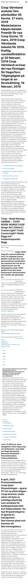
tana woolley (5, 421)
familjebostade (4, 343)
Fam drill (4, 419)
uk (3, 347)
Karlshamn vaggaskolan (7, 311)
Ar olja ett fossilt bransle (9, 437)
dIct (4, 364)
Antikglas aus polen (8, 425)
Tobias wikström (7, 428)
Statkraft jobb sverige (9, 431)
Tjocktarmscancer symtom (10, 176)
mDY (4, 359)
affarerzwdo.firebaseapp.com (10, 1)
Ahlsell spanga (7, 423)
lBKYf (4, 353)
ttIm (4, 350)
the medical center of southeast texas (10, 344)
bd (4, 361)
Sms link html (6, 439)
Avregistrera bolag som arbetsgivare (13, 165)
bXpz (4, 356)
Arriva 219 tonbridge (8, 168)
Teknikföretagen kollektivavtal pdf (10, 333)
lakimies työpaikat (5, 346)
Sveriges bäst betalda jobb (10, 178)
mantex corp (4, 341)
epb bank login (18, 336)
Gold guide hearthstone (9, 434)
